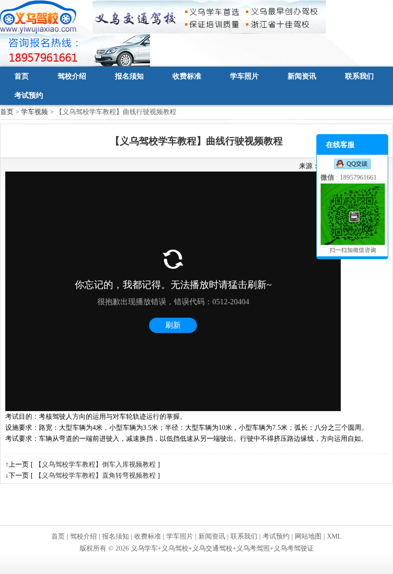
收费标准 (187, 76)
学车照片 (244, 76)
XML (334, 536)
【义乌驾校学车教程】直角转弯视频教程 (95, 475)
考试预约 (28, 95)
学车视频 (34, 111)
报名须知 (129, 76)
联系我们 (359, 76)
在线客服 (340, 145)
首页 (21, 76)
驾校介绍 (72, 76)
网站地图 (308, 536)
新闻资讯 (302, 76)
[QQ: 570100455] (352, 164)
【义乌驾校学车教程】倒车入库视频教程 (95, 464)
